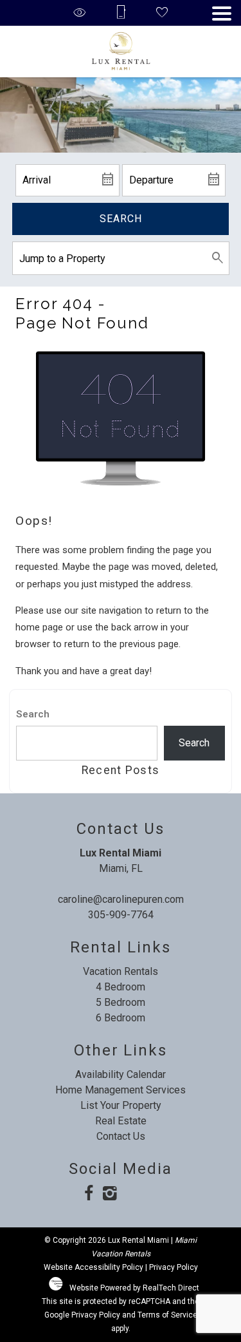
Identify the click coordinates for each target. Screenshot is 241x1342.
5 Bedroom (120, 1002)
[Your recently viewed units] (79, 13)
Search (121, 219)
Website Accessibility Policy (93, 1267)
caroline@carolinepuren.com (121, 899)
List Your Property (120, 1105)
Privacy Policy (173, 1267)
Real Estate (121, 1121)
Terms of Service (167, 1314)
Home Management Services (120, 1090)
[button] (221, 13)
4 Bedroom (120, 987)
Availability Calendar (120, 1074)
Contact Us (120, 1136)
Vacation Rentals (120, 971)
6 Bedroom (120, 1018)
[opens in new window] (88, 1195)
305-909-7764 (121, 915)
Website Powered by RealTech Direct (134, 1287)
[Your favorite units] (162, 13)
